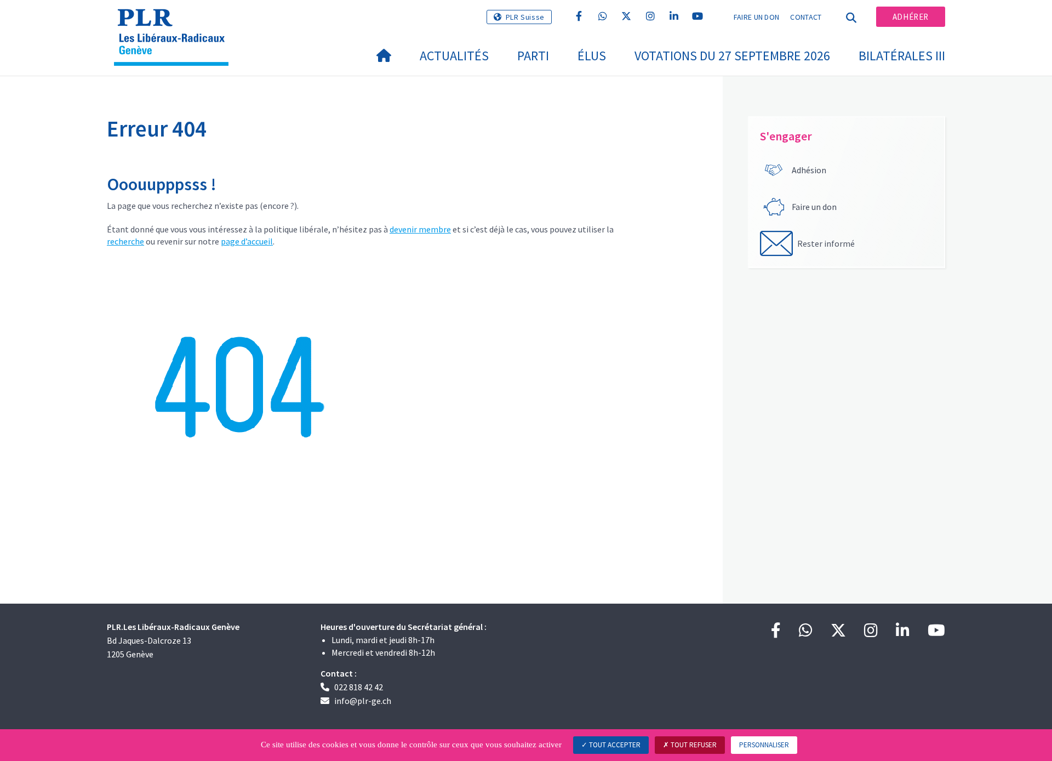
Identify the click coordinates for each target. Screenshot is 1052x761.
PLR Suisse (525, 17)
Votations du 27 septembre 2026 (732, 55)
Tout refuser (693, 744)
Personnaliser (764, 744)
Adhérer (911, 17)
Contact (805, 17)
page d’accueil (247, 241)
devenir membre (420, 229)
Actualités (454, 55)
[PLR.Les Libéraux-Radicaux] (175, 22)
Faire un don (757, 17)
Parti (533, 55)
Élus (592, 55)
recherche (125, 241)
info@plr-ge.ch (362, 700)
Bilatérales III (902, 55)
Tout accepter (614, 744)
